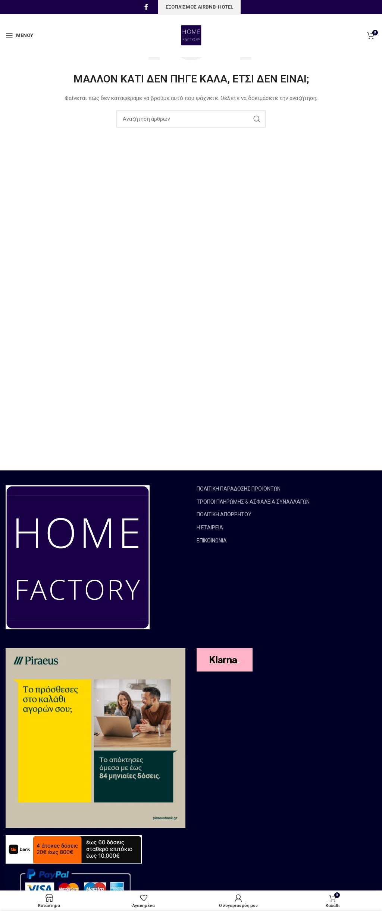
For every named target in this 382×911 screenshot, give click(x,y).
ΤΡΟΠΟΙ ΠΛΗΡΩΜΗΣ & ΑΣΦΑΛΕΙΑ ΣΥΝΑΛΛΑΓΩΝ (253, 502)
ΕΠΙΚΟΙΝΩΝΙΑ (212, 541)
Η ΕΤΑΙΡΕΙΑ (210, 527)
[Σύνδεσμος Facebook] (146, 7)
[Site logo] (191, 35)
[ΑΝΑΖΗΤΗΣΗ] (257, 119)
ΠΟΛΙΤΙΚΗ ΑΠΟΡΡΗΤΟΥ (224, 514)
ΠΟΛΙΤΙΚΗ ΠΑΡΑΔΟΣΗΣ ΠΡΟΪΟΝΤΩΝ (239, 489)
